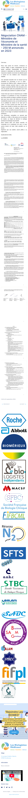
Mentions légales (6, 791)
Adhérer (14, 732)
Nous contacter (5, 766)
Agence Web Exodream (14, 794)
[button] (26, 9)
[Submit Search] (23, 9)
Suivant (22, 404)
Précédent (6, 404)
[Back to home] (14, 3)
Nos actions (12, 30)
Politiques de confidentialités (19, 791)
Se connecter (9, 9)
